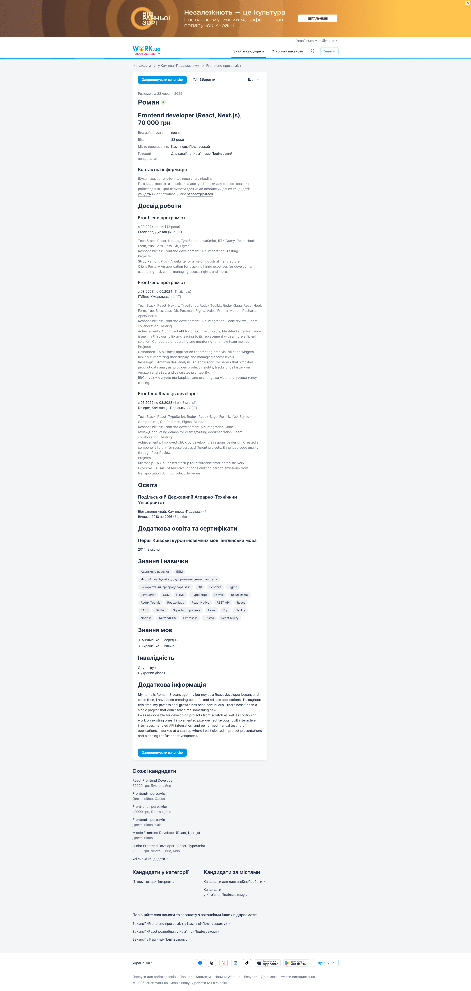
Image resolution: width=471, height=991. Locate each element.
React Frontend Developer (153, 780)
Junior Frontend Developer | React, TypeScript (168, 846)
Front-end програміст (150, 807)
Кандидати (233, 882)
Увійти (329, 51)
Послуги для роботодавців (154, 977)
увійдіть (144, 194)
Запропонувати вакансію (162, 79)
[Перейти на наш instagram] (223, 963)
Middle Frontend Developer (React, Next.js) (166, 833)
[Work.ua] (146, 50)
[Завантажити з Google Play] (296, 963)
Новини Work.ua (227, 977)
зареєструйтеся (200, 194)
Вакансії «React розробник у (175, 931)
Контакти (203, 977)
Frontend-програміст (149, 793)
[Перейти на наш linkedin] (235, 963)
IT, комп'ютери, (152, 882)
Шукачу (328, 40)
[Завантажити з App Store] (268, 963)
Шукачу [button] (323, 963)
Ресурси (250, 977)
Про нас (185, 977)
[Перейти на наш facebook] (200, 963)
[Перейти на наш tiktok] (247, 963)
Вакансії (159, 939)
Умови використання (298, 977)
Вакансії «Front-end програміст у (179, 924)
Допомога (269, 977)
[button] (313, 51)
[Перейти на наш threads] (212, 963)
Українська (141, 963)
